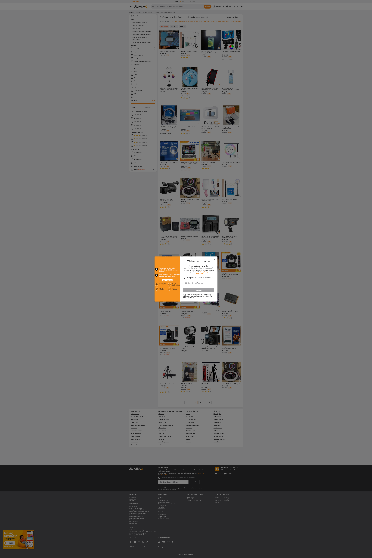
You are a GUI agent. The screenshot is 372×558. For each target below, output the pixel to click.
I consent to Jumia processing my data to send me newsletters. (200, 278)
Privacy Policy (204, 272)
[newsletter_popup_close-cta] (215, 259)
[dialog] (186, 279)
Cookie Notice (199, 273)
